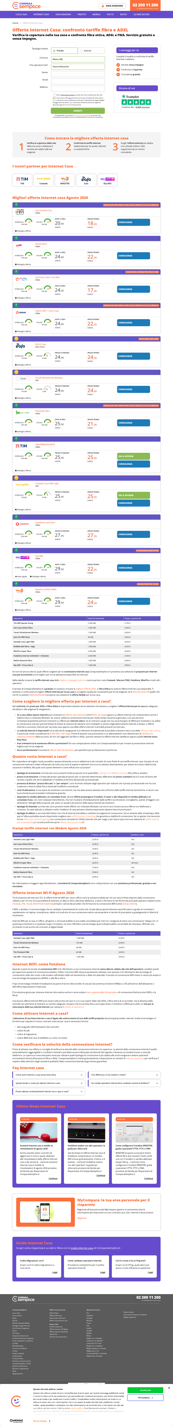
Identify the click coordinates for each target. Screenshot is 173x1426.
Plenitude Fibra (42, 411)
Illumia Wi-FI (41, 243)
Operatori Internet (93, 1310)
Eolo (88, 1326)
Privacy (14, 1351)
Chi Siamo (16, 1333)
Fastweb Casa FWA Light (47, 483)
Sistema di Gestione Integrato (22, 1338)
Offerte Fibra (54, 1313)
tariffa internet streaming (83, 816)
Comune (44, 57)
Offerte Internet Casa (57, 1310)
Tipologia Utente (40, 48)
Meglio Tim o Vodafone (94, 1346)
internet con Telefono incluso (113, 773)
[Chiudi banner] (169, 1388)
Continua (53, 1178)
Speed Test (53, 1334)
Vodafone (89, 1315)
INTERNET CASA (41, 14)
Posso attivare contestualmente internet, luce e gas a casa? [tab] (42, 1091)
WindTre (89, 1321)
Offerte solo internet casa (59, 1321)
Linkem (89, 1328)
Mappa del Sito (17, 1374)
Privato (60, 50)
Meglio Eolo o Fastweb (94, 1356)
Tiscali (88, 1323)
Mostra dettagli (40, 1421)
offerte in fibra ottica (150, 730)
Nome (45, 72)
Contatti (15, 1343)
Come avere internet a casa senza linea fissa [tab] (36, 1075)
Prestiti (82, 14)
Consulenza (125, 222)
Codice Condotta (18, 1353)
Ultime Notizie (142, 14)
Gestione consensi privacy (21, 1361)
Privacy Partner (17, 1358)
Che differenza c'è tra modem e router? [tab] (108, 1075)
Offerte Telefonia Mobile (21, 1323)
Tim (87, 1313)
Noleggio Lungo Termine (21, 1326)
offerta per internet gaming (36, 819)
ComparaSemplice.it (19, 1310)
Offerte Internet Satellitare (59, 1332)
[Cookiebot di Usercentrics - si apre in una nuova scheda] (16, 1421)
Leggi (54, 1272)
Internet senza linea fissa (58, 1337)
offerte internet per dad (71, 822)
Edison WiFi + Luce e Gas (47, 310)
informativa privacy (68, 95)
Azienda (87, 50)
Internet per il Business (58, 1318)
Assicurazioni (63, 14)
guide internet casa (82, 1248)
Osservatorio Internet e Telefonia (135, 1315)
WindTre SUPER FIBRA (45, 589)
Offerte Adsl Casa (56, 1315)
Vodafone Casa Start (45, 522)
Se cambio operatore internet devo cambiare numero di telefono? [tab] (120, 1083)
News (14, 1371)
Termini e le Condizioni (82, 115)
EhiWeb (89, 1333)
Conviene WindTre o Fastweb (96, 1353)
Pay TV (110, 14)
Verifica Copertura (56, 1327)
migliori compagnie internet (73, 680)
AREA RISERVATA (114, 5)
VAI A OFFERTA (125, 456)
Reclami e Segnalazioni (20, 1369)
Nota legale (22, 576)
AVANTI (77, 110)
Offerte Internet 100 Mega (59, 1329)
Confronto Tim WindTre (94, 1341)
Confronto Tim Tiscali (93, 1343)
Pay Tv (14, 1331)
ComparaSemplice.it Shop (21, 1363)
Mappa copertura (130, 1317)
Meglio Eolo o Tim (92, 1351)
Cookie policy (17, 1356)
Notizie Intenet (129, 1312)
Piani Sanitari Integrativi (20, 1328)
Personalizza (144, 1398)
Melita (88, 1336)
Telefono (44, 87)
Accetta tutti (145, 1390)
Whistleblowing (17, 1346)
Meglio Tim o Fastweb (94, 1338)
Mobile (96, 14)
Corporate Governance (20, 1336)
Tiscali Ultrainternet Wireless (49, 377)
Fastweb (89, 1318)
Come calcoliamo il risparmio (22, 1341)
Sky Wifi (39, 556)
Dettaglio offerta (24, 231)
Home (15, 23)
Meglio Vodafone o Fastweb (96, 1348)
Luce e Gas (21, 14)
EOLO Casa (40, 344)
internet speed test (135, 1058)
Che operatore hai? (39, 65)
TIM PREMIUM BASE (45, 444)
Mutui (123, 14)
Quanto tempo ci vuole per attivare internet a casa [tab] (38, 1083)
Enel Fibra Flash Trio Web (47, 277)
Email (45, 79)
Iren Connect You (43, 210)
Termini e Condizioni (19, 1348)
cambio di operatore (74, 1007)
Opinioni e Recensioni (19, 1366)
